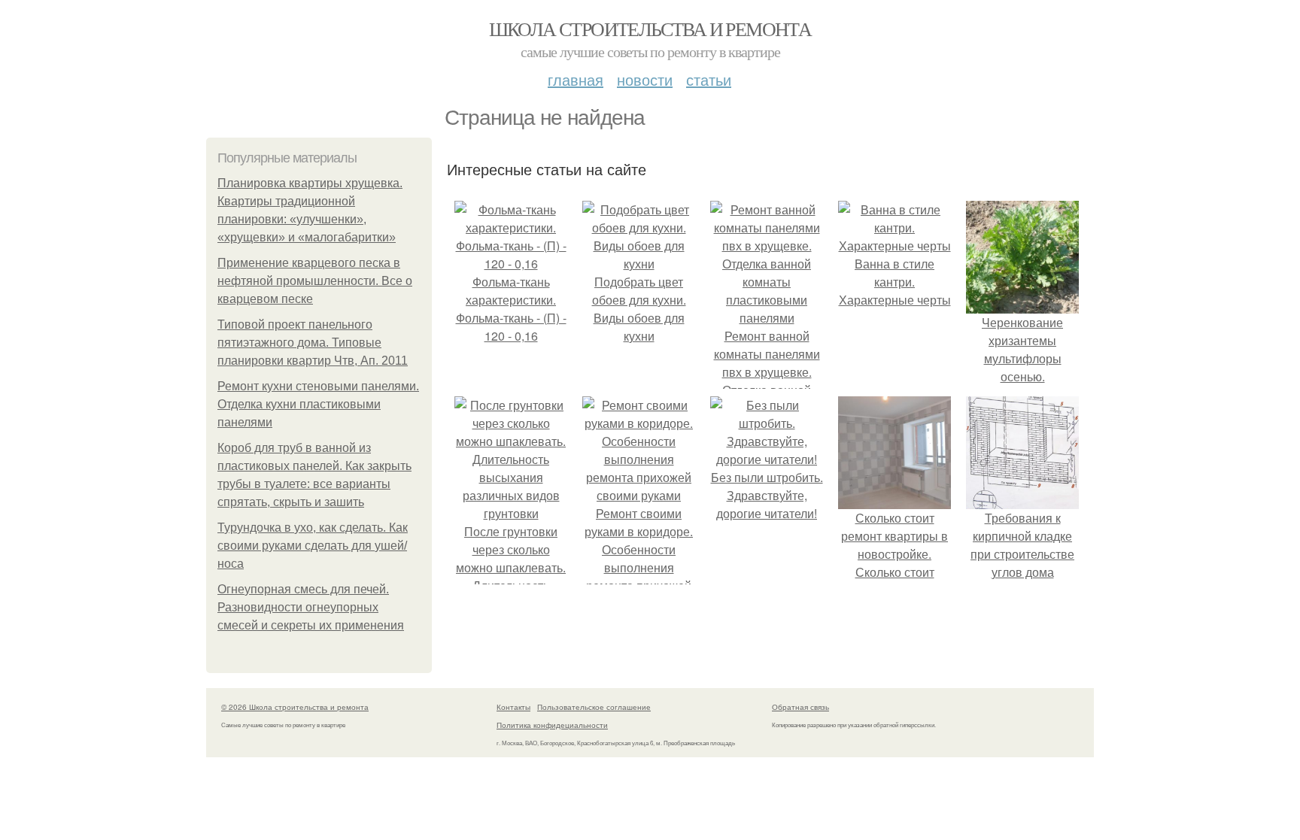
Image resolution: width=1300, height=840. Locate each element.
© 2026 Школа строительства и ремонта (295, 707)
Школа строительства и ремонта (650, 28)
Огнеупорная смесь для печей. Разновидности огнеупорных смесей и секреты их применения (310, 607)
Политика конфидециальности (552, 725)
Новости (645, 79)
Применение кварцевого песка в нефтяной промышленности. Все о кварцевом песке (314, 280)
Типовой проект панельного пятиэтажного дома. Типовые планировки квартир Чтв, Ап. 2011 (312, 342)
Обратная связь (800, 707)
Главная (575, 79)
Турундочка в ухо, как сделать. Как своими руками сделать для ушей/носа (312, 545)
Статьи (708, 79)
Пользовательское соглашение (594, 707)
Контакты (513, 707)
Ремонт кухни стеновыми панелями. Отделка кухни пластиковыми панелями (318, 404)
